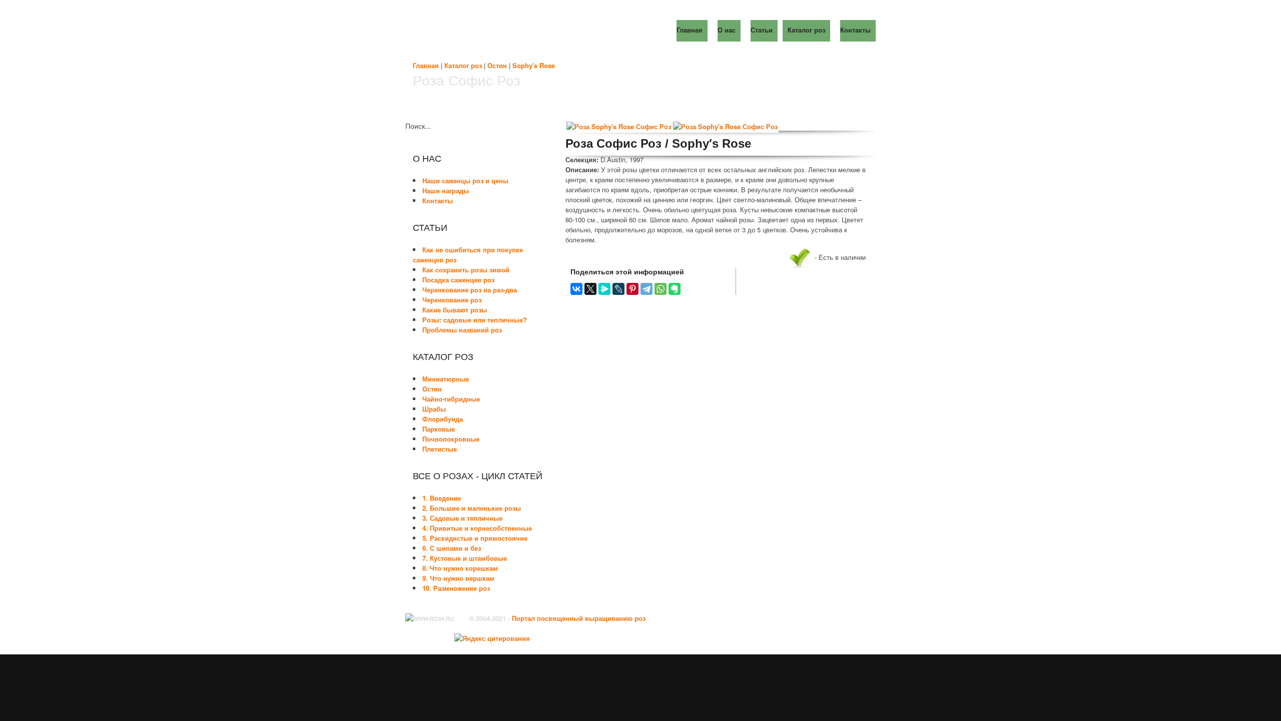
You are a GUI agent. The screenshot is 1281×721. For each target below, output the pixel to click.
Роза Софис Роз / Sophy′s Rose (658, 143)
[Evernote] (675, 289)
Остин (497, 65)
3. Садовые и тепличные (462, 518)
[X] (590, 289)
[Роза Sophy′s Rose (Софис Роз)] (618, 127)
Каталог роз (463, 65)
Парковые (438, 429)
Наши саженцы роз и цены (465, 180)
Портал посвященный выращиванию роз (579, 618)
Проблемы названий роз (462, 329)
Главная (426, 65)
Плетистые (439, 449)
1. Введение (441, 498)
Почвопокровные (450, 439)
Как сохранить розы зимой (465, 269)
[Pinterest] (632, 289)
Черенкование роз (451, 299)
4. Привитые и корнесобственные (477, 528)
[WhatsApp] (661, 289)
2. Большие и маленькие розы (471, 508)
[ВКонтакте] (576, 289)
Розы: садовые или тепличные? (474, 319)
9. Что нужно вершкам (458, 578)
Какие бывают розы (454, 309)
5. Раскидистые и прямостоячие (474, 538)
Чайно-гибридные (451, 399)
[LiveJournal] (618, 289)
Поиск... (418, 126)
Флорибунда (442, 419)
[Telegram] (646, 289)
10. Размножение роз (456, 588)
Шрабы (434, 409)
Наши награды (445, 190)
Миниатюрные (445, 379)
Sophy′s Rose (533, 65)
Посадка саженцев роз (458, 279)
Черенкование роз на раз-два (469, 289)
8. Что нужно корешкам (460, 568)
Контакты (437, 200)
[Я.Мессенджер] (604, 289)
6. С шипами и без (451, 548)
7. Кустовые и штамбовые (464, 558)
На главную (497, 30)
